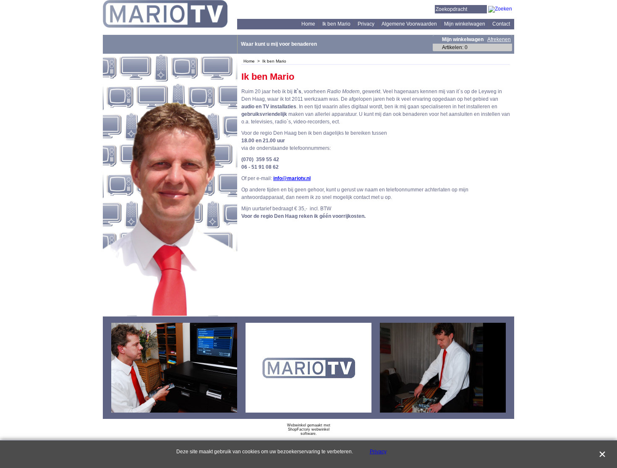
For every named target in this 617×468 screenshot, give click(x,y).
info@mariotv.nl (292, 178)
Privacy (366, 24)
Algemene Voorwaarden (409, 24)
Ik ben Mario (336, 24)
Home (308, 24)
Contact (501, 24)
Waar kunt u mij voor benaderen (279, 44)
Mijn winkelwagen (464, 24)
